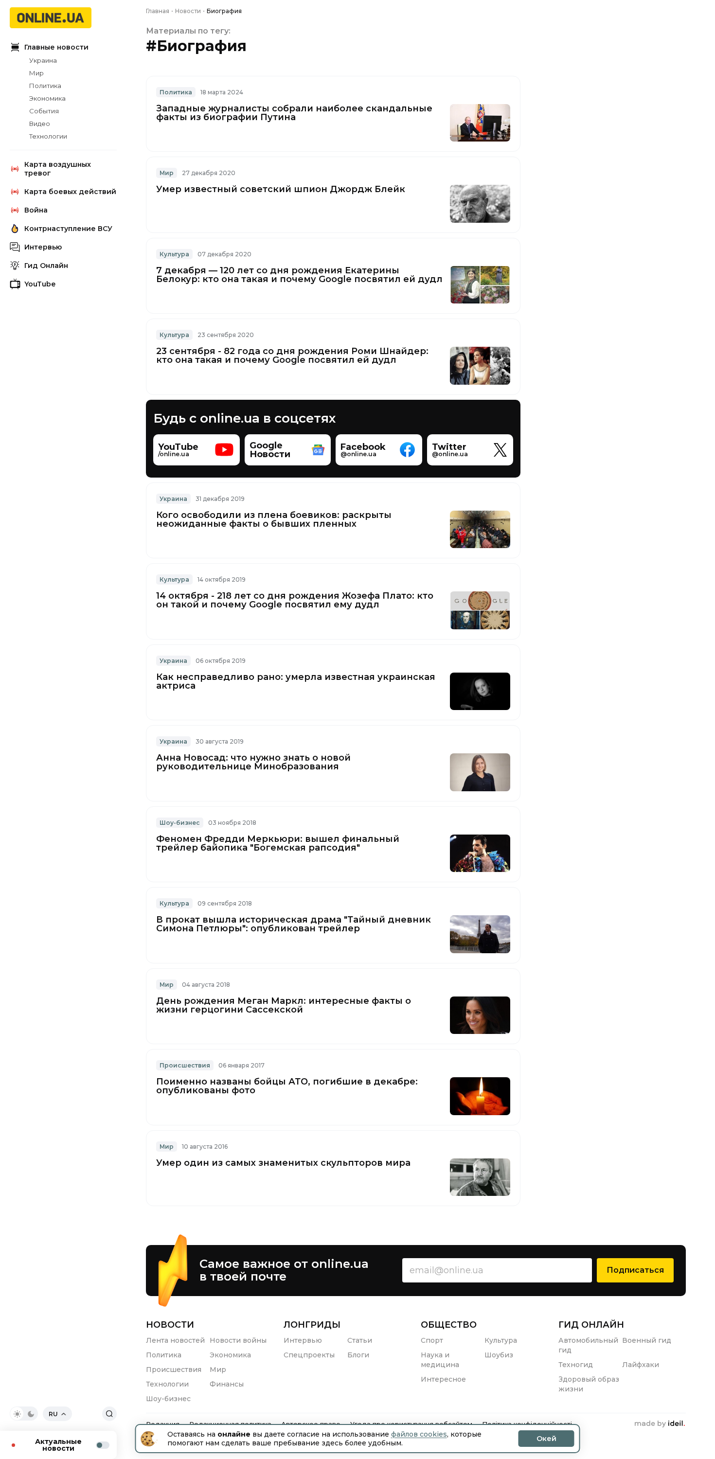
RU (53, 1414)
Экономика (47, 98)
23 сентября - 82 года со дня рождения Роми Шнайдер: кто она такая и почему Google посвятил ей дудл (292, 355)
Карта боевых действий (70, 191)
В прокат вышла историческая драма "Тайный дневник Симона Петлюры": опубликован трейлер (293, 924)
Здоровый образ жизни (588, 1384)
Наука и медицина (440, 1360)
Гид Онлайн (46, 265)
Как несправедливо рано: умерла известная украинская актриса (295, 681)
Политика (45, 85)
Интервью (43, 247)
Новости (170, 1324)
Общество (449, 1324)
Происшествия (173, 1369)
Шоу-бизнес (180, 822)
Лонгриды (312, 1324)
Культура (174, 254)
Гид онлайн (591, 1324)
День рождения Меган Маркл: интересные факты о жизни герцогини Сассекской (283, 1005)
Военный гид (646, 1340)
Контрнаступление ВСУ (68, 228)
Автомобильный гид (588, 1345)
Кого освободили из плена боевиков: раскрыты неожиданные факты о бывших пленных (274, 519)
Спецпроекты (309, 1355)
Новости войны (238, 1340)
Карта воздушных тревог (57, 169)
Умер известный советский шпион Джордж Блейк (280, 189)
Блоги (358, 1355)
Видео (39, 123)
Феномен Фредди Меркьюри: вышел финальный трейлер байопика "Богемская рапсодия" (277, 843)
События (44, 111)
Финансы (227, 1384)
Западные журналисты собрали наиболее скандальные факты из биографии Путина (294, 113)
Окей (546, 1438)
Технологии (48, 136)
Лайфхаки (640, 1364)
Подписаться (635, 1270)
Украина (43, 60)
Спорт (432, 1340)
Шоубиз (498, 1355)
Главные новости (56, 47)
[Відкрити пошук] (109, 1413)
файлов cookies (419, 1434)
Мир (36, 73)
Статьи (359, 1340)
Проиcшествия (185, 1065)
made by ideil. (659, 1424)
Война (36, 210)
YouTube (39, 284)
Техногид (575, 1364)
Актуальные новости (58, 1445)
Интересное (443, 1379)
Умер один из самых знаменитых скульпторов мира (283, 1162)
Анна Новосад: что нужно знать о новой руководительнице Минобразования (253, 762)
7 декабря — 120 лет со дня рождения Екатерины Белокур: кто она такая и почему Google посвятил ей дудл (299, 275)
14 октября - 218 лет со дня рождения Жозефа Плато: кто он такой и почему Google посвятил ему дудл (294, 600)
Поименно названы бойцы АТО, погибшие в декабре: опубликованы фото (287, 1086)
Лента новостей (175, 1340)
